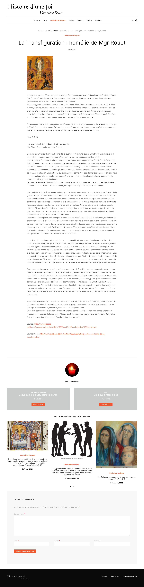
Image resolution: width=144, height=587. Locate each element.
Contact (98, 20)
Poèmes (80, 20)
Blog (45, 20)
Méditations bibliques (57, 20)
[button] (70, 487)
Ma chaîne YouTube (130, 576)
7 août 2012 (106, 399)
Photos (89, 20)
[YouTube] (132, 20)
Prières (71, 20)
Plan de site (115, 576)
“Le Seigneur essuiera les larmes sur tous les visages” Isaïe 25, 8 (116, 478)
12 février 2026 (27, 469)
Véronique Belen (72, 381)
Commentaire (19, 514)
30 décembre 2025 (72, 478)
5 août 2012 (38, 399)
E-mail (57, 541)
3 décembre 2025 (116, 483)
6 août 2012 (72, 49)
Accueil (41, 30)
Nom (16, 541)
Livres (36, 20)
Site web (97, 541)
